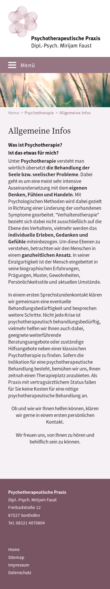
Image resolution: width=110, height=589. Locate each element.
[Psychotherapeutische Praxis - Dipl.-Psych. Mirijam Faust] (54, 27)
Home (13, 112)
